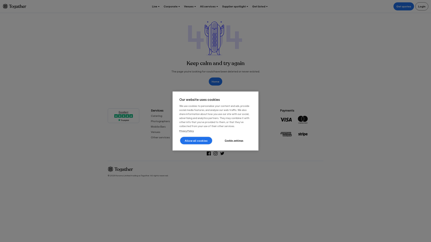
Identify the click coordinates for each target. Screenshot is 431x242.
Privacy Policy (186, 130)
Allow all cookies (196, 140)
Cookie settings (234, 140)
